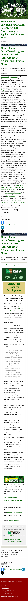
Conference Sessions (10, 189)
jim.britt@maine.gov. (12, 196)
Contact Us (22, 202)
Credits (15, 202)
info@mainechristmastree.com (9, 596)
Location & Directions (10, 497)
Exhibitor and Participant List (13, 500)
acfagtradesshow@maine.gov (13, 193)
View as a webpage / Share (9, 77)
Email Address (4, 556)
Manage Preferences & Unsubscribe (13, 539)
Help (11, 202)
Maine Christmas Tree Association (13, 10)
